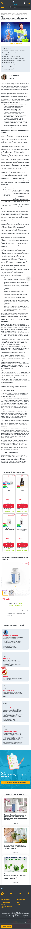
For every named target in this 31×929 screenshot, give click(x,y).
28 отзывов (9, 542)
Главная (3, 12)
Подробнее (15, 823)
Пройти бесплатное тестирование (15, 782)
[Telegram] (11, 893)
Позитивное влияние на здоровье (12, 56)
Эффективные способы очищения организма (15, 60)
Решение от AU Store (9, 66)
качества (13, 618)
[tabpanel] (15, 575)
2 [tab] (16, 586)
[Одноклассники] (28, 893)
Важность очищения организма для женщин (15, 50)
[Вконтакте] (20, 893)
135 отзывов (22, 503)
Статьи (7, 12)
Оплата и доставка (21, 899)
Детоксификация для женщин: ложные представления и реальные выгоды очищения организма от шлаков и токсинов (15, 876)
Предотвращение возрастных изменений (14, 58)
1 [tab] (15, 586)
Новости (18, 902)
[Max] (2, 893)
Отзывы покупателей (9, 69)
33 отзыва (22, 542)
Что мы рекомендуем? (9, 64)
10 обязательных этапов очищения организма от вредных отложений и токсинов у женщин (15, 846)
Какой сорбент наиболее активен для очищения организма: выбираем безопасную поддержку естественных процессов (15, 817)
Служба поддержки (5, 902)
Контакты (3, 904)
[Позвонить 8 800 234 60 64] (2, 3)
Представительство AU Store (6, 907)
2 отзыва (9, 503)
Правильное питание (9, 62)
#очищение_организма (15, 43)
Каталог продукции (5, 899)
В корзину (9, 506)
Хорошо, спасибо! (7, 926)
